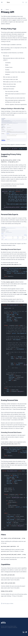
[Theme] (26, 2)
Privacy (7, 9)
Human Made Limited (11, 626)
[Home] (1, 9)
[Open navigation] (2, 2)
